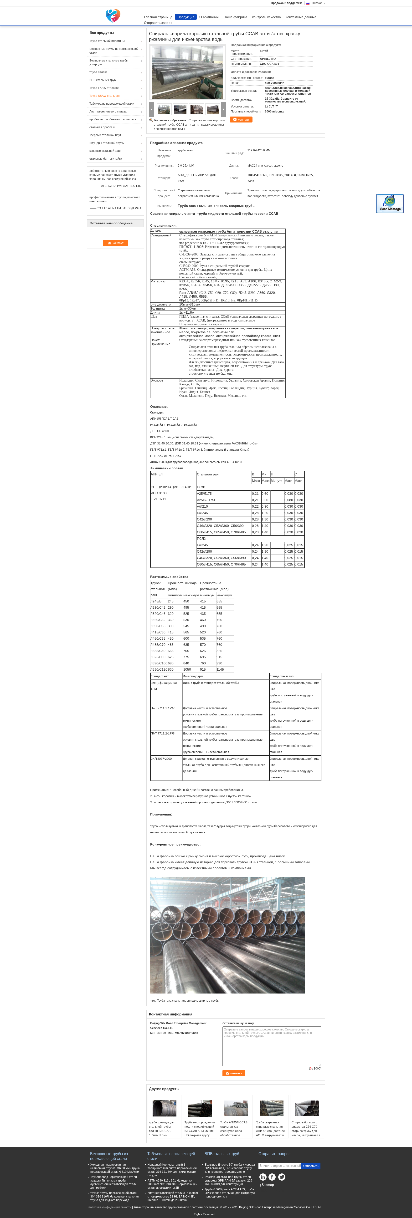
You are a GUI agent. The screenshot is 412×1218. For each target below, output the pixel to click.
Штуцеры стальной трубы (106, 143)
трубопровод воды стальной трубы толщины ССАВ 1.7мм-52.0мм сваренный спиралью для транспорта (163, 1133)
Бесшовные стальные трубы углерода (108, 62)
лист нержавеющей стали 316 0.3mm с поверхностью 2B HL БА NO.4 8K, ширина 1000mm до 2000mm (173, 1196)
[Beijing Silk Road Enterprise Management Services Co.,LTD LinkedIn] (263, 1178)
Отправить (311, 1166)
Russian (317, 3)
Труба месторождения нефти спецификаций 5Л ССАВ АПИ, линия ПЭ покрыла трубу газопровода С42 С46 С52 (200, 1133)
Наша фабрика (235, 17)
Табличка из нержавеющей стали (111, 103)
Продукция (185, 17)
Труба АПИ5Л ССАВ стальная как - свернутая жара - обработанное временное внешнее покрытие (234, 1133)
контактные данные (301, 17)
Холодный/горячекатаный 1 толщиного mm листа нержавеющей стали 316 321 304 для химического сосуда (172, 1170)
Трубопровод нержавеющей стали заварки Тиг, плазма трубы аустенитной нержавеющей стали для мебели (113, 1182)
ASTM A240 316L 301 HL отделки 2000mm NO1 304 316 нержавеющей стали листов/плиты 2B (172, 1184)
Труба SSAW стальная (104, 95)
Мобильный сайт (272, 1190)
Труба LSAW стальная (104, 88)
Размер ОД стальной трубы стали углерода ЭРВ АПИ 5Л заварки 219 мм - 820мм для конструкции (228, 1180)
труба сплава (98, 72)
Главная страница (158, 17)
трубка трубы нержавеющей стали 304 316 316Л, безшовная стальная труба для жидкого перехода (114, 1196)
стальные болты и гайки (105, 158)
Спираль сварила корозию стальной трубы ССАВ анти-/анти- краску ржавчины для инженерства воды (189, 125)
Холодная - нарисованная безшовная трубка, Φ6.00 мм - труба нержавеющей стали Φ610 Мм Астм (115, 1168)
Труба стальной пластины (107, 41)
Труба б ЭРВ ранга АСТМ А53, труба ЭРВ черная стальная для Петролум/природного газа (230, 1193)
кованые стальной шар (105, 151)
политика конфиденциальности (109, 1207)
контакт (243, 119)
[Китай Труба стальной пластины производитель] (114, 16)
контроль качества (266, 17)
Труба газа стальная (171, 1000)
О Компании (209, 17)
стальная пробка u (102, 127)
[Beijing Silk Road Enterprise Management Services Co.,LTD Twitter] (282, 1178)
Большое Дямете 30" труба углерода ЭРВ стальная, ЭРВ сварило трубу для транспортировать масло (230, 1168)
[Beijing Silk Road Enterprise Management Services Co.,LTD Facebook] (273, 1178)
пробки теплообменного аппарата (112, 119)
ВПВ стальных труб (102, 80)
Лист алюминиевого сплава (108, 111)
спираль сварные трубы (203, 1000)
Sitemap (268, 1185)
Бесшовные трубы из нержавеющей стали (114, 50)
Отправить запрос (158, 23)
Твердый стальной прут (105, 135)
